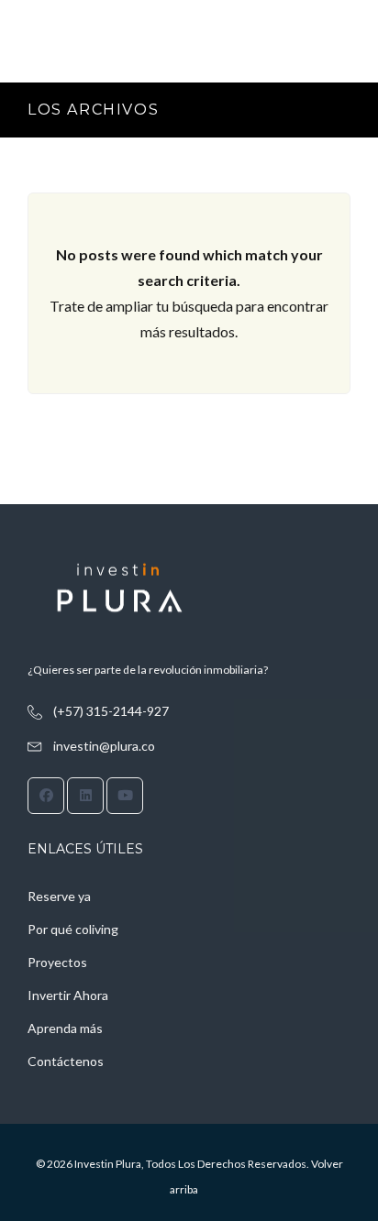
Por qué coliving (73, 929)
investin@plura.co (104, 746)
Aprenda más (65, 1028)
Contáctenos (66, 1061)
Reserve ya (59, 896)
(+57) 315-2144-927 (111, 711)
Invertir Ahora (68, 995)
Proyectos (57, 962)
